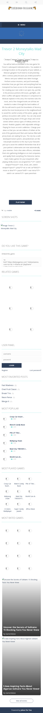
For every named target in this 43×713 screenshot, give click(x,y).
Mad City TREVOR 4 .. (18, 449)
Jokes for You (26, 710)
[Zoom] (9, 227)
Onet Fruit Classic (9, 389)
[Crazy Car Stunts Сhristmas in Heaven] (5, 419)
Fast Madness (8, 385)
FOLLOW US (35, 2)
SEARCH (26, 2)
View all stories (21, 701)
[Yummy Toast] (19, 543)
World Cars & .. (16, 457)
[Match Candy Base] (5, 427)
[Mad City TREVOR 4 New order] (5, 451)
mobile (9, 210)
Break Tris (6, 393)
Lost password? (35, 370)
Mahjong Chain (16, 441)
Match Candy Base (17, 425)
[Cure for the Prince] (30, 543)
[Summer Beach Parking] (30, 556)
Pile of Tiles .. (15, 433)
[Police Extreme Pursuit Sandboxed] (7, 568)
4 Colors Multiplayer (7, 510)
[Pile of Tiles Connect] (5, 435)
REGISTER (17, 2)
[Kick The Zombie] (7, 556)
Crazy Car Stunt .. (17, 417)
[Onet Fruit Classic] (19, 530)
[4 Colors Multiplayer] (7, 504)
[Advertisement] (22, 14)
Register (5, 370)
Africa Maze (30, 509)
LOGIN (7, 2)
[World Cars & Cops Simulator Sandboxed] (5, 459)
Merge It (5, 401)
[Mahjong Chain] (5, 443)
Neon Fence (7, 397)
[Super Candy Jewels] (18, 504)
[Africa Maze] (30, 504)
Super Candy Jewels (19, 510)
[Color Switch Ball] (19, 556)
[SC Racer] (30, 568)
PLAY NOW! (20, 202)
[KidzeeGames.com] (21, 8)
